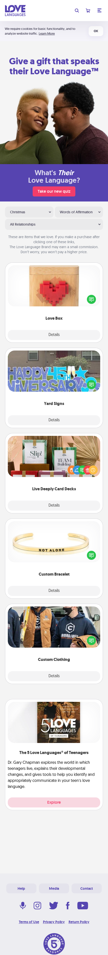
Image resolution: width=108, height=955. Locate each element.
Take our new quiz (54, 191)
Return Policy (79, 922)
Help (21, 888)
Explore (54, 802)
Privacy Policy (54, 922)
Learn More (47, 33)
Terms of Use (29, 922)
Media (54, 888)
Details (54, 335)
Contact (86, 888)
